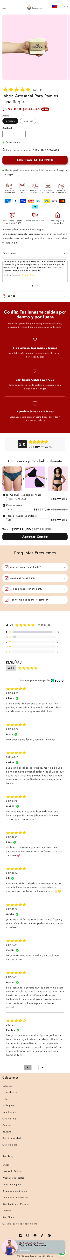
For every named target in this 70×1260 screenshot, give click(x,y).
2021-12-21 (11, 837)
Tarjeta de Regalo (11, 1184)
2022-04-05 (12, 693)
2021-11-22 (11, 909)
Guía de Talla (9, 1118)
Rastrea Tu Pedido (11, 1171)
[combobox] (59, 6)
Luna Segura (30, 1256)
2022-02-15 (12, 757)
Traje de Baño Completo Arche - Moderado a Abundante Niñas (34, 1245)
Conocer (7, 1125)
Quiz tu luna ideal (11, 1138)
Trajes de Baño (10, 1092)
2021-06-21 (12, 945)
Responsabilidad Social (14, 1191)
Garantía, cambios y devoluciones (20, 1223)
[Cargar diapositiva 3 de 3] (37, 286)
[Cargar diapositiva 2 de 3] (35, 286)
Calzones (7, 1086)
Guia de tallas (9, 1144)
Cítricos (10, 120)
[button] (4, 7)
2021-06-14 (12, 1024)
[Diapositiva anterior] (29, 285)
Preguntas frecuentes (13, 1177)
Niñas (5, 1099)
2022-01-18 (12, 801)
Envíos (5, 1164)
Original (28, 120)
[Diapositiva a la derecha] (42, 83)
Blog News (8, 1217)
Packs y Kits (8, 1105)
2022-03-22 (12, 729)
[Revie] (57, 680)
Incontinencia (9, 1112)
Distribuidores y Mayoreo (15, 1204)
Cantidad (7, 128)
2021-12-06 (12, 873)
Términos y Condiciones (15, 1197)
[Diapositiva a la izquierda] (27, 83)
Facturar (6, 1210)
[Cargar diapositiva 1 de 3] (32, 286)
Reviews (6, 1131)
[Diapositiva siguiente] (41, 285)
